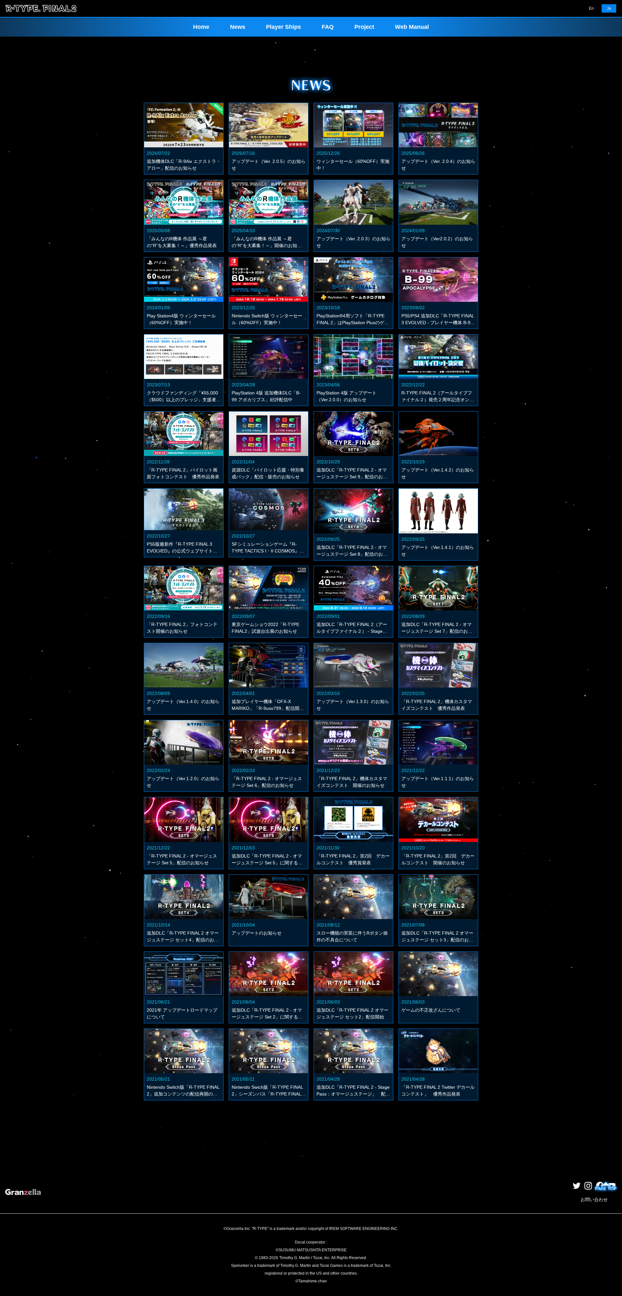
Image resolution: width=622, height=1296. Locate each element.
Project (364, 27)
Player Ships (283, 27)
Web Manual (412, 27)
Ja (609, 8)
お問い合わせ (594, 1199)
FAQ (328, 27)
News (237, 27)
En (591, 8)
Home (201, 27)
